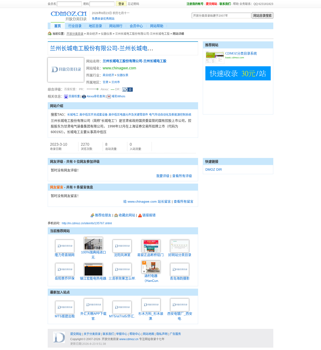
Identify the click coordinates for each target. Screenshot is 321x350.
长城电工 (72, 114)
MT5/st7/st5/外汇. (122, 316)
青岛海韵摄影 (180, 278)
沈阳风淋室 (122, 255)
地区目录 (95, 26)
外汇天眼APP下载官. (93, 316)
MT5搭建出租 (65, 316)
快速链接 (211, 161)
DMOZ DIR (213, 169)
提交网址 (76, 334)
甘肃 (105, 82)
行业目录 (75, 26)
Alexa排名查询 (95, 96)
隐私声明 (162, 334)
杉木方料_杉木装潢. (150, 316)
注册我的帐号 (195, 4)
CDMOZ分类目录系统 (241, 53)
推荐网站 (211, 45)
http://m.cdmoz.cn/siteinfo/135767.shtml (87, 223)
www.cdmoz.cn (128, 339)
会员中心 (136, 26)
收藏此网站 (127, 215)
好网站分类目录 (179, 255)
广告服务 (175, 334)
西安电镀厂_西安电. (179, 316)
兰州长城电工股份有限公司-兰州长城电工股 (142, 33)
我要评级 (162, 176)
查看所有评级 (182, 176)
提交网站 (211, 4)
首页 (57, 26)
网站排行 (115, 26)
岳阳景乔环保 (64, 278)
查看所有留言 (183, 201)
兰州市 (115, 82)
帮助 (236, 4)
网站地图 (148, 334)
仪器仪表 (106, 33)
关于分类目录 (92, 334)
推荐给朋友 (103, 215)
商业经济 (92, 33)
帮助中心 (135, 334)
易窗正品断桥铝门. (150, 255)
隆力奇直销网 (64, 255)
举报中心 (121, 334)
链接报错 (149, 215)
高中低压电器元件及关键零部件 (128, 114)
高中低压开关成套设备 (93, 114)
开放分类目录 (75, 33)
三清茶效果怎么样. (122, 278)
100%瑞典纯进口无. (93, 254)
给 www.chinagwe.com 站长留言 (147, 201)
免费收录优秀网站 (103, 18)
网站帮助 (156, 26)
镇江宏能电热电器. (93, 278)
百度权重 (74, 96)
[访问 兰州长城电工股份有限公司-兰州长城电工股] (66, 81)
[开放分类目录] (69, 20)
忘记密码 (133, 4)
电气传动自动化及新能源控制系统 (170, 114)
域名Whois (118, 96)
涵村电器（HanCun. (151, 278)
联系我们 (225, 4)
